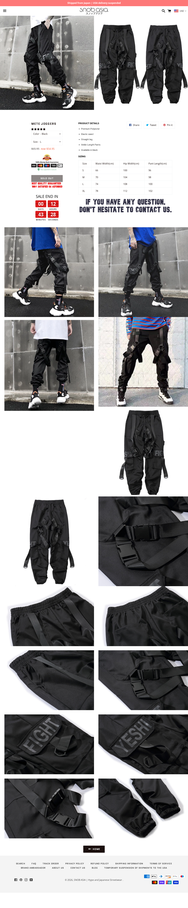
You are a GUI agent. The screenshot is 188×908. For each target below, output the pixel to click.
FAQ (34, 863)
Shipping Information (129, 863)
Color (36, 133)
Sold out (47, 178)
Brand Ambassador (33, 867)
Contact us (77, 867)
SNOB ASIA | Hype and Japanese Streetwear (98, 880)
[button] (38, 129)
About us (58, 867)
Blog (95, 867)
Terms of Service (161, 863)
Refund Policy (100, 863)
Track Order (51, 863)
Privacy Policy (74, 863)
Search (20, 863)
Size (35, 141)
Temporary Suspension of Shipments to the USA (135, 867)
